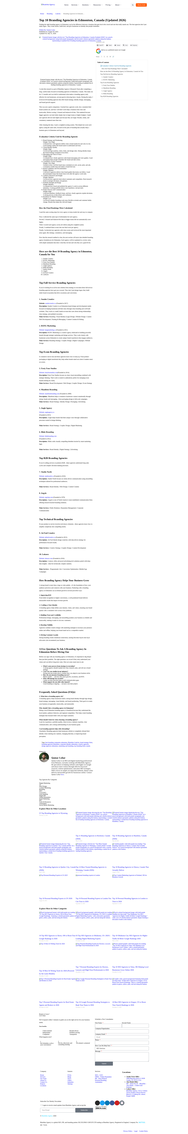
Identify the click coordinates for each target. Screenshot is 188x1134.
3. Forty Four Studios (108, 85)
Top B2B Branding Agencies (109, 96)
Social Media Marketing (46, 805)
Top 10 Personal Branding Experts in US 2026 (55, 898)
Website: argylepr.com (46, 497)
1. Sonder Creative (107, 77)
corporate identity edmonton (68, 744)
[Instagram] (97, 1102)
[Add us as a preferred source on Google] (98, 51)
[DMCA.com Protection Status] (101, 1109)
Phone (97, 1040)
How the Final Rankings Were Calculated (114, 68)
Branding (50, 14)
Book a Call (141, 5)
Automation (43, 803)
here (62, 774)
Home (66, 5)
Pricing (108, 5)
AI (40, 785)
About (117, 5)
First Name (98, 1023)
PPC (40, 800)
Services (74, 5)
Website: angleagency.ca (46, 412)
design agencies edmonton (50, 746)
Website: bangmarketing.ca (47, 330)
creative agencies (83, 744)
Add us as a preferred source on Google (113, 50)
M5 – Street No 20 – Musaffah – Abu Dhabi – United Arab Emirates (136, 1085)
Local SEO (42, 792)
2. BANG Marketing (108, 80)
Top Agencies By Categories (48, 779)
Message (98, 1051)
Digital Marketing (44, 783)
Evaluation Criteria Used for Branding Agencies (116, 66)
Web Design (43, 786)
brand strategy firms (86, 742)
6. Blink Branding (107, 93)
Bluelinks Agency (47, 1116)
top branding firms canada (82, 746)
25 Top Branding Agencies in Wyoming (53, 813)
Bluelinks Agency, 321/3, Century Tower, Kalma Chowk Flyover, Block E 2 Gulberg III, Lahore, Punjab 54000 (136, 1093)
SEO (40, 791)
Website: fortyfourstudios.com (48, 372)
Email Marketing (44, 799)
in (107, 56)
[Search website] (133, 5)
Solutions (85, 5)
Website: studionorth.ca (46, 476)
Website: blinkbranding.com (47, 436)
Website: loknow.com (45, 558)
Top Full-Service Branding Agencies (111, 74)
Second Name (126, 1023)
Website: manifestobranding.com (49, 394)
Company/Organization (102, 1028)
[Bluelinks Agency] (48, 5)
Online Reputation (45, 797)
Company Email (100, 1034)
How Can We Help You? (103, 1045)
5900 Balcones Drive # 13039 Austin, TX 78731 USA (135, 1079)
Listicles (58, 14)
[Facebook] (112, 1102)
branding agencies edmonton (50, 744)
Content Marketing (45, 788)
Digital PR (42, 796)
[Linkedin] (107, 1102)
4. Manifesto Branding (109, 88)
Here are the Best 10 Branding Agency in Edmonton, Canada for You (121, 71)
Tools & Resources (45, 802)
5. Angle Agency (107, 91)
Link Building (43, 794)
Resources (97, 5)
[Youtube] (117, 1102)
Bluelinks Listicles (73, 742)
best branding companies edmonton (56, 742)
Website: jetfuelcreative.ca (47, 537)
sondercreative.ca (50, 303)
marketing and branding (66, 746)
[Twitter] (102, 1102)
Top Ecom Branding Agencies (109, 82)
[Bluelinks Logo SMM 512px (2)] (121, 1102)
